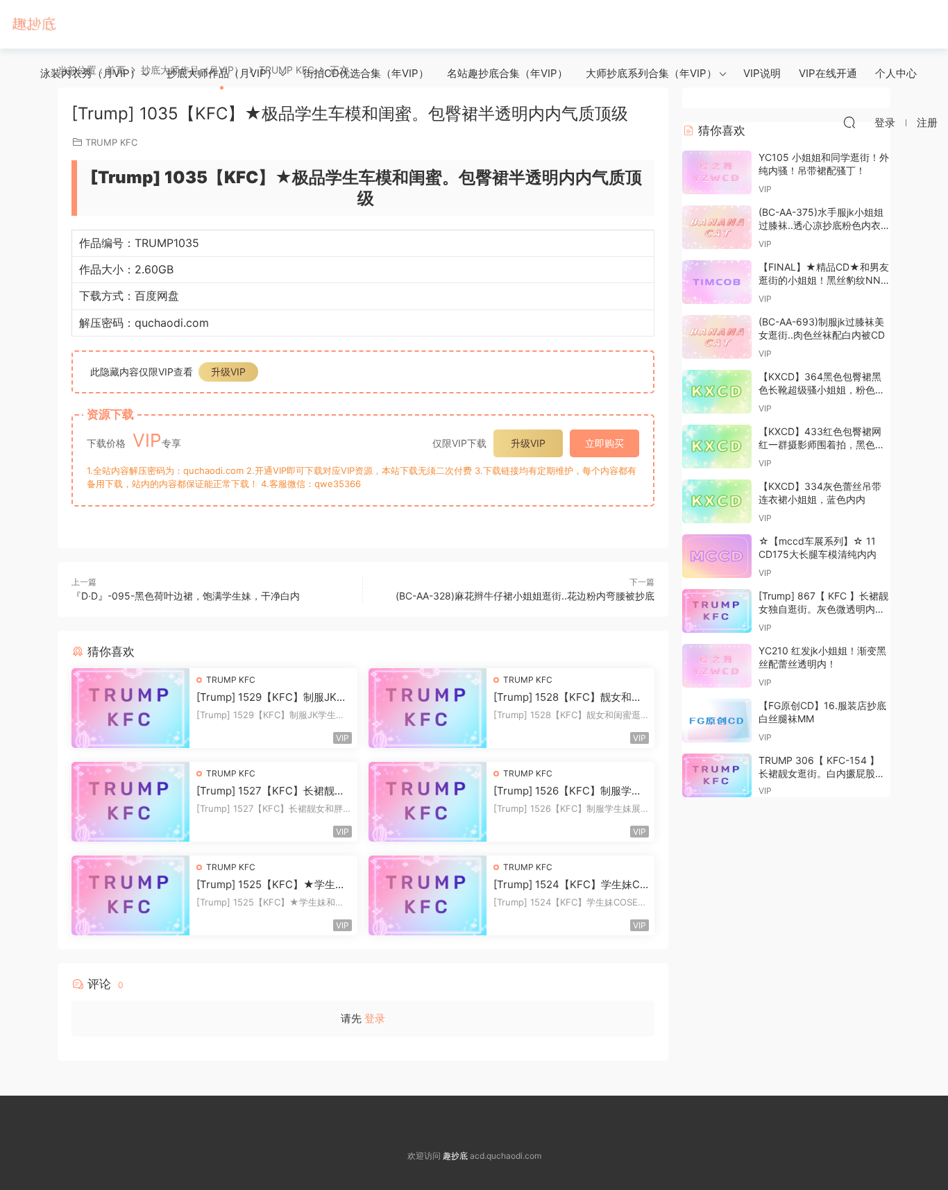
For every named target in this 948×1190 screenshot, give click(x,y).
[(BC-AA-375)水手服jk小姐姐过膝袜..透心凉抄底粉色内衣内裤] (717, 227)
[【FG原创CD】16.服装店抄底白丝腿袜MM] (717, 720)
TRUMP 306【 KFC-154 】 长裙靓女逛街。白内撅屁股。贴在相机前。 (822, 773)
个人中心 (896, 73)
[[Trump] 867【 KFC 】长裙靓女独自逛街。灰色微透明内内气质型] (717, 611)
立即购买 (604, 443)
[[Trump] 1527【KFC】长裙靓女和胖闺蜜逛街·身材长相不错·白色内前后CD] (130, 802)
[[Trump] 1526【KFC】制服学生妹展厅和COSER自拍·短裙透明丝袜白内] (427, 802)
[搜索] (849, 122)
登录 (374, 1018)
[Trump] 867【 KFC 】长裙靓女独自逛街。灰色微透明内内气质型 (823, 609)
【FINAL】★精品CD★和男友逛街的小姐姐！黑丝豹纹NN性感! (824, 280)
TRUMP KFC (230, 679)
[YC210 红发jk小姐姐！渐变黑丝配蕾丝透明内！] (717, 666)
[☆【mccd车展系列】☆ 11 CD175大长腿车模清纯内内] (717, 556)
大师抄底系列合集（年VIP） (651, 73)
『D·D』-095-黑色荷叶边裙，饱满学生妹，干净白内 (185, 596)
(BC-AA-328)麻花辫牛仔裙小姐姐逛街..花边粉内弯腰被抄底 (525, 596)
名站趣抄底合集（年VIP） (507, 73)
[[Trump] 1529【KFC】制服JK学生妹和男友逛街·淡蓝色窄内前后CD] (130, 708)
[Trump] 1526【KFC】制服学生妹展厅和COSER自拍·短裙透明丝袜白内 (569, 791)
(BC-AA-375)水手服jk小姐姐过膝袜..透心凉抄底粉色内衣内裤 (824, 225)
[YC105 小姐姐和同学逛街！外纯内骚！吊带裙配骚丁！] (717, 172)
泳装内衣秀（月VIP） (90, 73)
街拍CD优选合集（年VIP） (366, 73)
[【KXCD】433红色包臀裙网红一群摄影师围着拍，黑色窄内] (717, 446)
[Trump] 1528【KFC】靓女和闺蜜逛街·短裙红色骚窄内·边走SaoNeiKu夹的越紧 (568, 697)
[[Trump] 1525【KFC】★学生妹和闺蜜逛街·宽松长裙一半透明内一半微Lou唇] (130, 895)
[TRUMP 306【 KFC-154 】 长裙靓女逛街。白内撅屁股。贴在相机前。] (717, 775)
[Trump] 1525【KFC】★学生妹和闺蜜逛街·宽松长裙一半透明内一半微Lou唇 (271, 885)
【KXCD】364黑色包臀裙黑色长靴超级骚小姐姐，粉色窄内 (822, 390)
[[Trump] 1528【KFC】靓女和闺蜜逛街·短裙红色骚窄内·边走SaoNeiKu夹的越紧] (427, 708)
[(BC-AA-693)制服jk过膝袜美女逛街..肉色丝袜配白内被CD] (717, 337)
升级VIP (228, 371)
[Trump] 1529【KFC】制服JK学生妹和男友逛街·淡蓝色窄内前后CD (271, 697)
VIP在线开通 (828, 73)
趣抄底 (34, 24)
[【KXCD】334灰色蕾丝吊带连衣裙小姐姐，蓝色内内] (717, 501)
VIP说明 (762, 73)
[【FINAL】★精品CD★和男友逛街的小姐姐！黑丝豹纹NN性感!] (717, 282)
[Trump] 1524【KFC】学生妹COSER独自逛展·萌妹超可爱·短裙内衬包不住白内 (570, 885)
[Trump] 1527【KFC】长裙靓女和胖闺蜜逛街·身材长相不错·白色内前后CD (272, 791)
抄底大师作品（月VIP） (222, 73)
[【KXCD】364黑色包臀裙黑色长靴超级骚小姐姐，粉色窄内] (717, 392)
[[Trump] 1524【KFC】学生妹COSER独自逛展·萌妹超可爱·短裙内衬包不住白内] (427, 895)
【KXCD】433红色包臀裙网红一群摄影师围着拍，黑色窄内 (822, 444)
